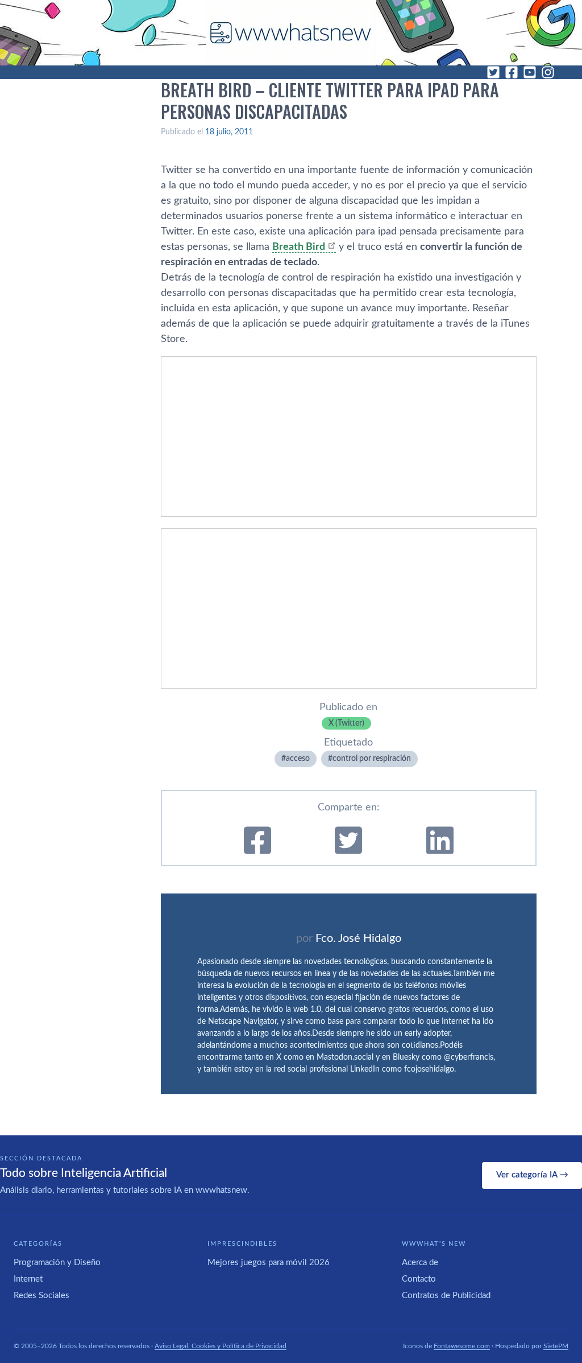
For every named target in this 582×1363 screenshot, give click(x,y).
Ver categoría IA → (532, 1175)
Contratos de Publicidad (446, 1295)
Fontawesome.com (462, 1346)
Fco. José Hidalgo (358, 938)
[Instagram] (548, 72)
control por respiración (371, 759)
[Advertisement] (348, 436)
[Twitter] (493, 72)
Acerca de (420, 1262)
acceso (298, 759)
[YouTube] (530, 72)
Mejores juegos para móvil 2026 (268, 1262)
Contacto (419, 1279)
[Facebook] (511, 72)
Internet (28, 1279)
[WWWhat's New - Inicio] (291, 32)
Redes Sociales (41, 1295)
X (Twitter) (346, 723)
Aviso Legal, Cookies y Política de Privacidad (220, 1346)
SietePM (555, 1346)
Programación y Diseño (57, 1262)
